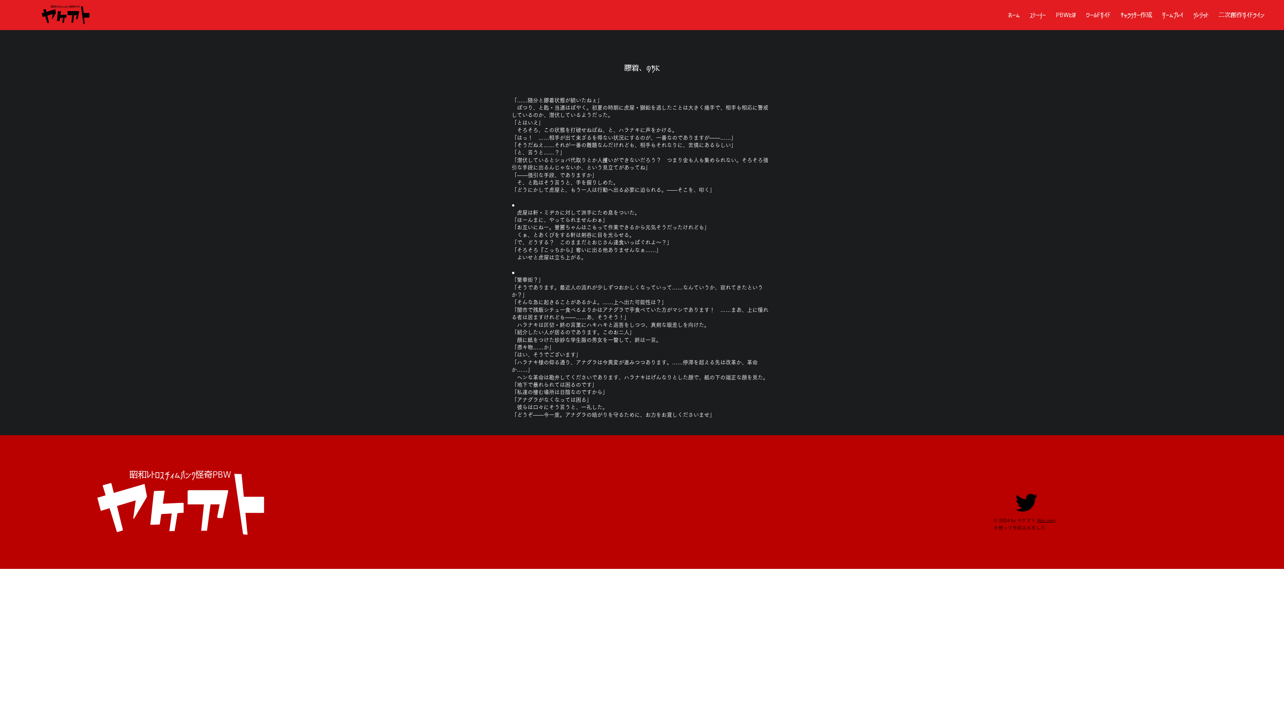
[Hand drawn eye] (66, 14)
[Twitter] (1027, 502)
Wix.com (1046, 520)
